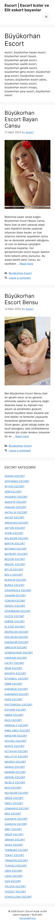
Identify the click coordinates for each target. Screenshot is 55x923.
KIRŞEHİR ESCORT (16, 735)
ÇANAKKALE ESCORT (18, 590)
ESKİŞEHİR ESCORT (17, 642)
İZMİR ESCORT (14, 683)
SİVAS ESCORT (14, 844)
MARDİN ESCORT (15, 772)
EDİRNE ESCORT (15, 621)
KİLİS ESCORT (13, 720)
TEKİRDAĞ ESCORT (16, 850)
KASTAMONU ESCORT (19, 704)
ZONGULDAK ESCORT (18, 896)
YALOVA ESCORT (15, 886)
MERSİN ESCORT (15, 777)
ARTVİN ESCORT (15, 528)
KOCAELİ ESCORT (16, 741)
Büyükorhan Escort (20, 273)
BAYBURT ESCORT (16, 554)
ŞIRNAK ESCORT (15, 839)
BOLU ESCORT (14, 574)
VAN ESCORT (13, 881)
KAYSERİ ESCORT (15, 709)
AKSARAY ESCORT (16, 496)
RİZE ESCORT (13, 813)
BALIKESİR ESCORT (17, 538)
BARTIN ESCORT (15, 543)
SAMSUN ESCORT (16, 824)
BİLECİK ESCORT (15, 559)
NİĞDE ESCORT (14, 798)
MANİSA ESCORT (15, 761)
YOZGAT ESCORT (15, 891)
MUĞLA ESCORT (15, 782)
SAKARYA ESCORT (16, 818)
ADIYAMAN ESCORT (17, 481)
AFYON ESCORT (15, 486)
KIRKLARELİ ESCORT (17, 730)
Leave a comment (20, 277)
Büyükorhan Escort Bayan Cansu (21, 119)
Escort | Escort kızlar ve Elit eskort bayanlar (27, 7)
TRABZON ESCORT (16, 860)
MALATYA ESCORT (16, 756)
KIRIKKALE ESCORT (17, 725)
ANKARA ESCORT (16, 507)
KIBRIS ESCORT (14, 715)
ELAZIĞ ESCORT (15, 626)
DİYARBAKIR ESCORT (18, 611)
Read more (26, 263)
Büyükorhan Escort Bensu (21, 299)
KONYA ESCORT (15, 746)
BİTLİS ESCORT (14, 569)
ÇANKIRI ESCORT (15, 595)
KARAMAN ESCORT (17, 694)
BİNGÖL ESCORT (15, 564)
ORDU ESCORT (14, 803)
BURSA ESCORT (15, 585)
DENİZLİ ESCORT (15, 605)
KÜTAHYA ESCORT (16, 751)
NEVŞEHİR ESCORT (17, 793)
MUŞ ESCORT (13, 787)
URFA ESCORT (13, 870)
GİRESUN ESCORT (16, 647)
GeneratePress (27, 918)
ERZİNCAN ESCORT (17, 631)
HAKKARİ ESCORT (16, 657)
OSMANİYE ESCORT (17, 808)
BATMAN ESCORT (16, 548)
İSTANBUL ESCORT (17, 678)
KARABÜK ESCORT (16, 689)
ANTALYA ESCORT (16, 512)
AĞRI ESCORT (13, 491)
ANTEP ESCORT (14, 517)
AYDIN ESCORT (14, 533)
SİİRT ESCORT (13, 829)
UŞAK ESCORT (14, 876)
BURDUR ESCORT (16, 580)
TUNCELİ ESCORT (16, 865)
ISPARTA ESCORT (15, 673)
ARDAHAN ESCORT (17, 522)
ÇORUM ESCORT (15, 600)
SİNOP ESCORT (14, 834)
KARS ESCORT (14, 699)
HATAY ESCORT (14, 663)
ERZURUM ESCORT (17, 637)
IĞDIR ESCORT (13, 668)
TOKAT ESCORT (14, 855)
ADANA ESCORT (15, 476)
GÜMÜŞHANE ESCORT (19, 652)
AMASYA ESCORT (16, 502)
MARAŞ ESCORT (15, 767)
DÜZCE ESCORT (14, 616)
